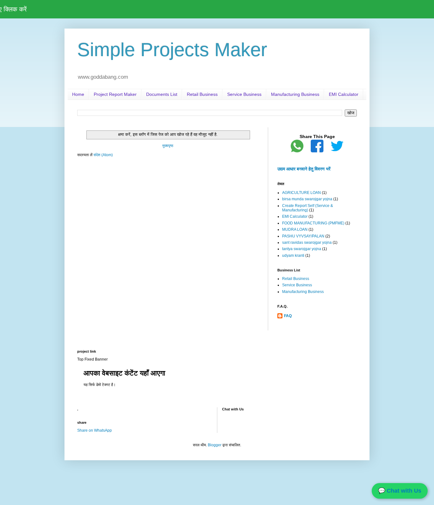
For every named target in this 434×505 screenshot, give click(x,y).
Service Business (244, 94)
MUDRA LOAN (295, 229)
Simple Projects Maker (172, 49)
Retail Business (202, 94)
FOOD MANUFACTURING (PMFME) (313, 223)
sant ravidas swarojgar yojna (307, 242)
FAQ (288, 316)
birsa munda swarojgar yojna (307, 199)
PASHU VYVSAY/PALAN (303, 236)
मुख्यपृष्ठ (167, 145)
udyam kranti (293, 255)
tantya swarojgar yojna (301, 249)
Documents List (161, 94)
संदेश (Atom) (103, 155)
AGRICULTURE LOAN (301, 192)
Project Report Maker (115, 94)
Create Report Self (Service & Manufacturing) (307, 207)
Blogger (214, 445)
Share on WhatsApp (94, 430)
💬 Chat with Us (399, 491)
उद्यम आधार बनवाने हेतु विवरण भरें (303, 168)
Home (78, 94)
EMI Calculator (343, 94)
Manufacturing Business (295, 94)
